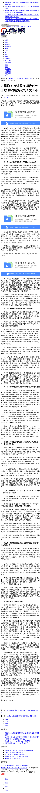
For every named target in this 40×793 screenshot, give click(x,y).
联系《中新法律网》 (8, 766)
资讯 (6, 42)
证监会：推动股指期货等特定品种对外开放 (22, 716)
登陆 (9, 26)
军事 (6, 75)
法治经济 (8, 46)
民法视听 (8, 69)
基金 (6, 723)
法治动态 (8, 44)
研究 (6, 56)
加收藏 (28, 26)
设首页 (23, 26)
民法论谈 (8, 63)
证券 (6, 719)
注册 (13, 26)
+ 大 (7, 97)
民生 (6, 54)
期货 (31, 78)
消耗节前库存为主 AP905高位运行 (16, 743)
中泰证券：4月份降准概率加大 (15, 739)
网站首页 (12, 78)
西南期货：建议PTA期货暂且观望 (16, 756)
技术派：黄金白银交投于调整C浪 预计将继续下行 (22, 737)
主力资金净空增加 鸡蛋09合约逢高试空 (18, 741)
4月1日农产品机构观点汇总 (14, 752)
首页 (6, 40)
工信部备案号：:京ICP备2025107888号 (14, 768)
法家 (6, 67)
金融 (26, 78)
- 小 (4, 97)
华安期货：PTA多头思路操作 (15, 754)
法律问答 (8, 58)
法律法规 (8, 73)
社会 (6, 50)
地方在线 (8, 61)
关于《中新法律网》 (23, 766)
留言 (18, 26)
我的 (6, 790)
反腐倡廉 (8, 71)
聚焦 (6, 48)
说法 (6, 65)
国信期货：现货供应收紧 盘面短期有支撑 (19, 750)
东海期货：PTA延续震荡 (13, 758)
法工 (6, 52)
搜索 (6, 783)
